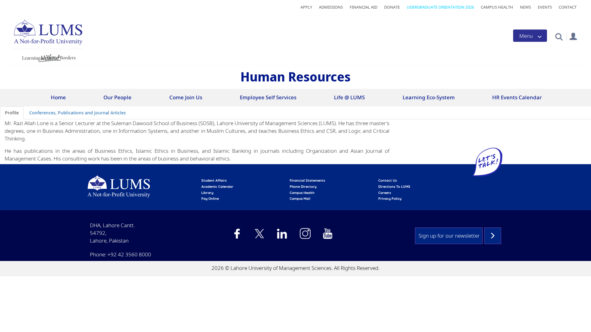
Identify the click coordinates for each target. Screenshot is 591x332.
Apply (306, 7)
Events (545, 7)
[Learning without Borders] (48, 57)
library (207, 193)
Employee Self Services (268, 97)
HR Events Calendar (517, 97)
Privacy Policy (389, 198)
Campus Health (497, 7)
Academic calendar (217, 186)
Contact (568, 7)
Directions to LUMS (394, 186)
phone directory (303, 186)
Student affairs (214, 180)
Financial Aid (363, 7)
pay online (210, 198)
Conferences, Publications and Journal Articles (77, 113)
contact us (387, 180)
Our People (117, 97)
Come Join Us (185, 97)
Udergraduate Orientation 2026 (440, 7)
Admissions (331, 7)
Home (58, 97)
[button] (558, 36)
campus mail (300, 198)
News (525, 7)
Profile (12, 113)
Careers (384, 193)
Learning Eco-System (429, 97)
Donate (392, 7)
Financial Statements (307, 180)
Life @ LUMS (349, 97)
